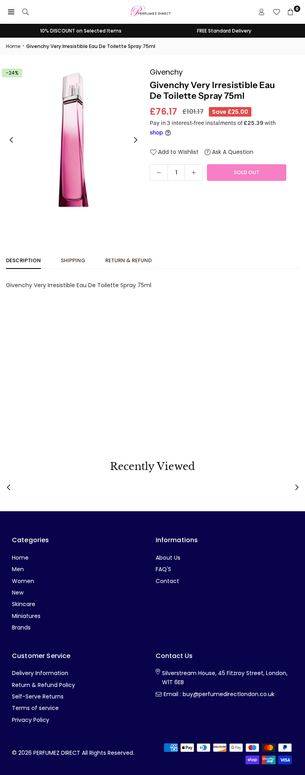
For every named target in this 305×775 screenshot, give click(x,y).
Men (18, 569)
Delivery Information (40, 673)
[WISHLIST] (276, 12)
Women (23, 581)
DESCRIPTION (23, 260)
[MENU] (11, 12)
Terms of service (35, 708)
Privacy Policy (30, 720)
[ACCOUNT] (262, 12)
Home (13, 46)
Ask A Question (231, 152)
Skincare (23, 604)
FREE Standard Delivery (224, 30)
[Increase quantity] (194, 172)
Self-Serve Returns (38, 696)
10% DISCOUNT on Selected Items (81, 30)
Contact (167, 581)
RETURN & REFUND (128, 260)
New (17, 593)
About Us (168, 558)
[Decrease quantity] (159, 172)
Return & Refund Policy (43, 685)
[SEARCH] (25, 12)
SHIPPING (73, 260)
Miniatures (26, 616)
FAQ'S (163, 569)
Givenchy (166, 72)
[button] (135, 140)
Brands (21, 627)
